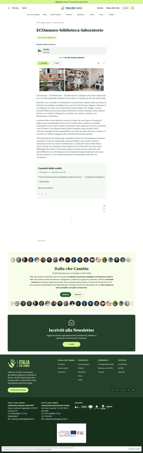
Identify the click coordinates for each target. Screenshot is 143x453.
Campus (101, 372)
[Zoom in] (104, 206)
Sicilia (46, 49)
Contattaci (61, 372)
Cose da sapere (83, 364)
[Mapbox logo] (41, 241)
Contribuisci (122, 364)
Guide (80, 380)
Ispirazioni (82, 372)
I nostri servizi (63, 368)
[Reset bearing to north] (104, 211)
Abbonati (65, 294)
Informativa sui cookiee (45, 449)
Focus (80, 376)
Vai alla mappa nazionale (74, 57)
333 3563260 (44, 181)
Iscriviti (71, 344)
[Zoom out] (104, 208)
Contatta (44, 63)
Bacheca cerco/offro (105, 368)
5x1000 (120, 368)
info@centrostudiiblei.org (95, 177)
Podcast (81, 368)
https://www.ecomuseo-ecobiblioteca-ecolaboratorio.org (61, 177)
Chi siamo (61, 364)
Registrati (77, 294)
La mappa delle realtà (106, 364)
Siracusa (46, 52)
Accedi (125, 8)
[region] (71, 223)
